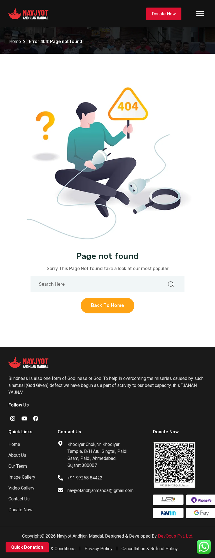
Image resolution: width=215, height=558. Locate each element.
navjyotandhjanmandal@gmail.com (100, 490)
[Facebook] (35, 418)
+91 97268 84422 (84, 478)
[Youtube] (24, 418)
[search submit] (171, 284)
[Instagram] (12, 418)
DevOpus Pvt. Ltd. (175, 536)
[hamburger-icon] (200, 13)
